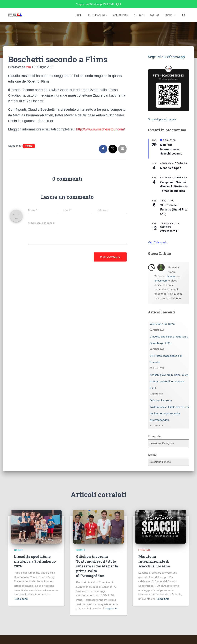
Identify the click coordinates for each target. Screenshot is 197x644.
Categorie (154, 436)
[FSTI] (15, 15)
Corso (154, 15)
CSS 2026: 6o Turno (162, 323)
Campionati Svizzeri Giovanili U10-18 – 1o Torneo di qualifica (174, 186)
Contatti (169, 15)
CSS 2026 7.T (168, 231)
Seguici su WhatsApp (166, 56)
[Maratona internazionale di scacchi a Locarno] (160, 526)
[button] (106, 15)
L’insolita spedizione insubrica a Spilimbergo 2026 (35, 561)
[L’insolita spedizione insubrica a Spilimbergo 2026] (36, 526)
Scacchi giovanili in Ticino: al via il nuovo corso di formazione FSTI (169, 381)
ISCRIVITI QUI (112, 4)
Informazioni (96, 15)
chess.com (161, 280)
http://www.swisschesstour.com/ (100, 129)
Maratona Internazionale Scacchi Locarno (171, 149)
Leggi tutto (21, 598)
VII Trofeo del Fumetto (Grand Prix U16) (173, 209)
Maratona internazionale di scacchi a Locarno (154, 561)
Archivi (152, 454)
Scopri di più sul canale (162, 119)
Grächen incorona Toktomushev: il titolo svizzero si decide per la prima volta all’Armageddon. (97, 566)
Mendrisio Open (170, 168)
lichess (171, 276)
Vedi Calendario (157, 242)
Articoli (139, 15)
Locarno (144, 550)
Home (78, 15)
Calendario (120, 15)
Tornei (29, 146)
